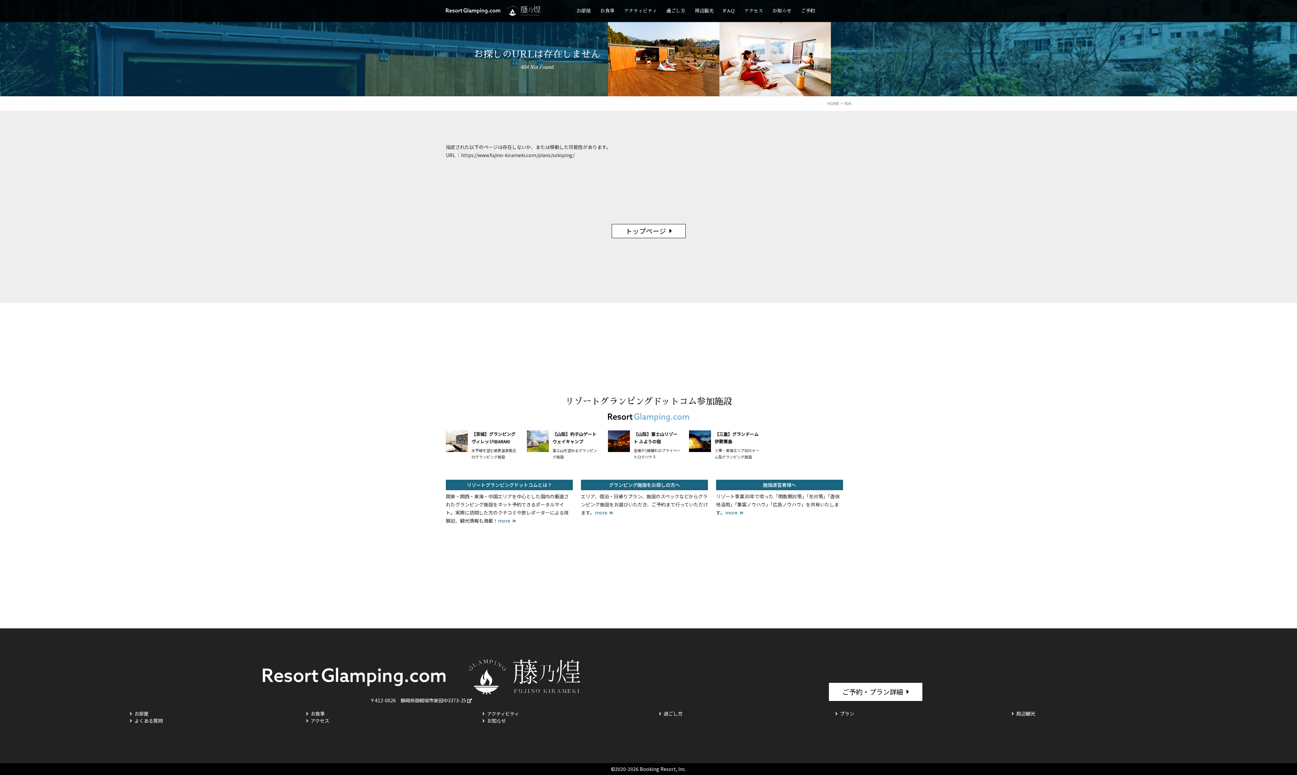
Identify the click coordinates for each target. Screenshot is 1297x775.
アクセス (753, 10)
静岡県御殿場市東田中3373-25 (433, 700)
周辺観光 (704, 10)
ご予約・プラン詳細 (872, 692)
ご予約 (808, 10)
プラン (847, 713)
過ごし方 (675, 10)
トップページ (646, 231)
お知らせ (781, 10)
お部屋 (584, 10)
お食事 (607, 10)
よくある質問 (148, 720)
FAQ (729, 10)
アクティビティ (640, 10)
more (504, 520)
